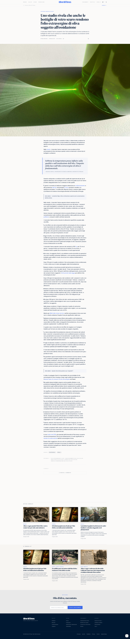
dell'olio (54, 187)
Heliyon (58, 452)
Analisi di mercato (98, 620)
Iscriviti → (104, 5)
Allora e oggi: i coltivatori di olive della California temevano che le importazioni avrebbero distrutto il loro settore (93, 570)
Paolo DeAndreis (45, 38)
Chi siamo (79, 634)
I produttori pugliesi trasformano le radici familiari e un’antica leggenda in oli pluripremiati (93, 528)
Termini (98, 634)
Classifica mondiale (98, 622)
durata (45, 438)
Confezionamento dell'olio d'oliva (74, 458)
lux (76, 246)
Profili (82, 524)
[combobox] (62, 5)
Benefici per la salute (84, 622)
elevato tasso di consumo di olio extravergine (57, 379)
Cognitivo (53, 626)
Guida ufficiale (97, 624)
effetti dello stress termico (57, 313)
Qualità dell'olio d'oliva (57, 459)
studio (48, 149)
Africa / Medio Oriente (58, 566)
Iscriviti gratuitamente (75, 607)
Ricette (81, 626)
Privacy (93, 634)
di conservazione (52, 438)
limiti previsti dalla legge (68, 273)
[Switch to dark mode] (106, 2)
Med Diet (53, 622)
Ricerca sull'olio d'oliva (70, 459)
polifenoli (46, 217)
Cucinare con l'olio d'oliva (85, 624)
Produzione (68, 622)
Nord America (84, 566)
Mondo (25, 524)
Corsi (96, 626)
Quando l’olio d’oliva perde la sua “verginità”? (62, 370)
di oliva (66, 187)
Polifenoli (53, 620)
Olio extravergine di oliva (57, 458)
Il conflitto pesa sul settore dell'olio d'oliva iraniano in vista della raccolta (64, 569)
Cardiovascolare (55, 624)
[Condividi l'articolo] (88, 39)
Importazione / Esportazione (71, 624)
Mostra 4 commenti (65, 472)
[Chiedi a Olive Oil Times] (126, 635)
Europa (54, 524)
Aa (63, 38)
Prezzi (67, 620)
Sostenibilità (68, 626)
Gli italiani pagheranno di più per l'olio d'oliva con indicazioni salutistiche (63, 527)
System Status (104, 634)
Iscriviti (83, 634)
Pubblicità (88, 634)
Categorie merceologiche (47, 11)
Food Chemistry (52, 452)
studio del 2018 (51, 434)
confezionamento (80, 185)
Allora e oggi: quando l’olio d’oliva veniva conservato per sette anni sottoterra (35, 527)
